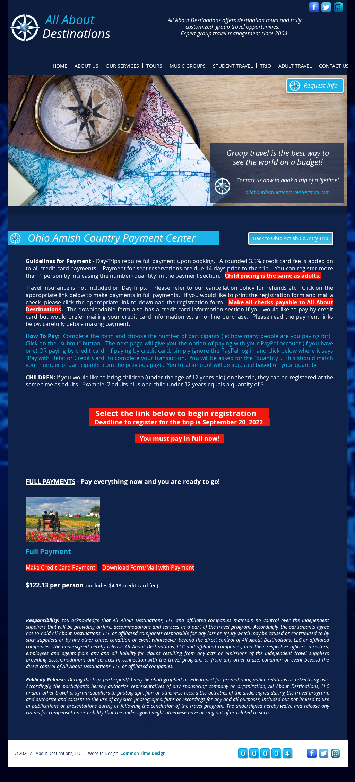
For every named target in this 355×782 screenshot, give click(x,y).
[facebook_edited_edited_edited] (314, 7)
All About (69, 19)
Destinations (76, 33)
